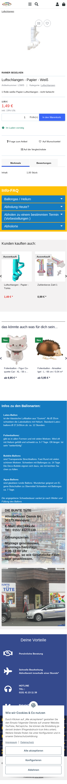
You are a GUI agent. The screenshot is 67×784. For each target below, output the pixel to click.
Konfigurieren (33, 760)
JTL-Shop (39, 777)
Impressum (11, 742)
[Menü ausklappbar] (29, 4)
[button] (57, 4)
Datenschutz (27, 742)
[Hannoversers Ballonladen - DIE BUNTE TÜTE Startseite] (7, 4)
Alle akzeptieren (33, 750)
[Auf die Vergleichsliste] (38, 23)
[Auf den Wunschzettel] (47, 23)
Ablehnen (33, 769)
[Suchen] (36, 4)
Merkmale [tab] (15, 163)
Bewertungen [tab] (44, 163)
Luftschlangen (48, 85)
